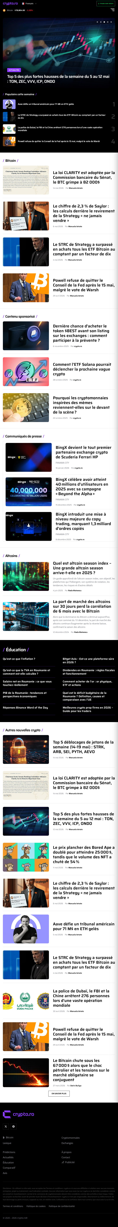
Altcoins (11, 556)
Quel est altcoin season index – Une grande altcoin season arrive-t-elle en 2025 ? (82, 568)
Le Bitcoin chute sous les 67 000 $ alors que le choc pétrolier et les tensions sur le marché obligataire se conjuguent (81, 1070)
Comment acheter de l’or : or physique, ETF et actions (87, 683)
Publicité (70, 1162)
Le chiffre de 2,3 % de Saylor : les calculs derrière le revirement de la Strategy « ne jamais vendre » (84, 213)
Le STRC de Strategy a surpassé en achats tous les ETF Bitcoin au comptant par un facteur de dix (61, 116)
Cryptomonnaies (71, 1137)
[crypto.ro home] (10, 3)
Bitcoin (10, 161)
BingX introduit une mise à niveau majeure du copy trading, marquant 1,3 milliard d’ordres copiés (83, 521)
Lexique (7, 1143)
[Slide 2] (100, 22)
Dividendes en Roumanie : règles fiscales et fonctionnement (89, 672)
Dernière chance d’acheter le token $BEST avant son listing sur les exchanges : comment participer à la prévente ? (81, 333)
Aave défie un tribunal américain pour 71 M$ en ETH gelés (46, 104)
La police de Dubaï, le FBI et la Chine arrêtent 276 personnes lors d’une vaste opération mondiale (60, 129)
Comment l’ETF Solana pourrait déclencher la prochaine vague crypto (82, 369)
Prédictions (9, 1152)
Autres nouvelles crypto (22, 730)
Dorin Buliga (75, 1085)
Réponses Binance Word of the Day (25, 707)
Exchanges (67, 1143)
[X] (6, 1127)
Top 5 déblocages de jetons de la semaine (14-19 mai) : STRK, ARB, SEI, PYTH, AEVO (83, 747)
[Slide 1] (97, 22)
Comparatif (9, 1167)
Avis (5, 1173)
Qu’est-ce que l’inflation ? (19, 659)
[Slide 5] (111, 22)
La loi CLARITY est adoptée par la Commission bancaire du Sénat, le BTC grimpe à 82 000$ (84, 177)
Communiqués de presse (23, 436)
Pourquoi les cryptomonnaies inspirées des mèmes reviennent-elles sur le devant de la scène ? (81, 405)
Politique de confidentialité (62, 1206)
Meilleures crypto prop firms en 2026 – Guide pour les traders (88, 709)
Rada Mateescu (74, 590)
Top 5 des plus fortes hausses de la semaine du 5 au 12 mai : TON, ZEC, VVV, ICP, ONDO (83, 819)
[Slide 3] (104, 22)
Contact (66, 1157)
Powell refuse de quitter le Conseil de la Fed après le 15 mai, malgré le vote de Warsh (59, 141)
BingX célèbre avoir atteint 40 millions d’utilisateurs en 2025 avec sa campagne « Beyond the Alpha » (82, 486)
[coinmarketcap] (14, 1127)
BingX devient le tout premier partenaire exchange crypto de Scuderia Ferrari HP (83, 452)
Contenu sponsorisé (20, 316)
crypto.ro (78, 346)
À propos (67, 1152)
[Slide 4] (107, 22)
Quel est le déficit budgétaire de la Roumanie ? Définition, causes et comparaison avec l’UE (84, 696)
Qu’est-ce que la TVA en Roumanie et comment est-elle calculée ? (26, 672)
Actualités (14, 70)
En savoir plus (59, 1093)
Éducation (16, 649)
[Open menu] (112, 9)
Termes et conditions (13, 1206)
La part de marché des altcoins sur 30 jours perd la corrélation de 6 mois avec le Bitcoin (82, 606)
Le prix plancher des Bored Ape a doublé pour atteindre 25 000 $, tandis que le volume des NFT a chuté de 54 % (55, 78)
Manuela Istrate (76, 188)
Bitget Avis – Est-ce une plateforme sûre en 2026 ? (88, 660)
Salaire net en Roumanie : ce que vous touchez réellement (27, 683)
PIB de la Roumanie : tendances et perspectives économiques (24, 694)
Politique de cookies (36, 1206)
